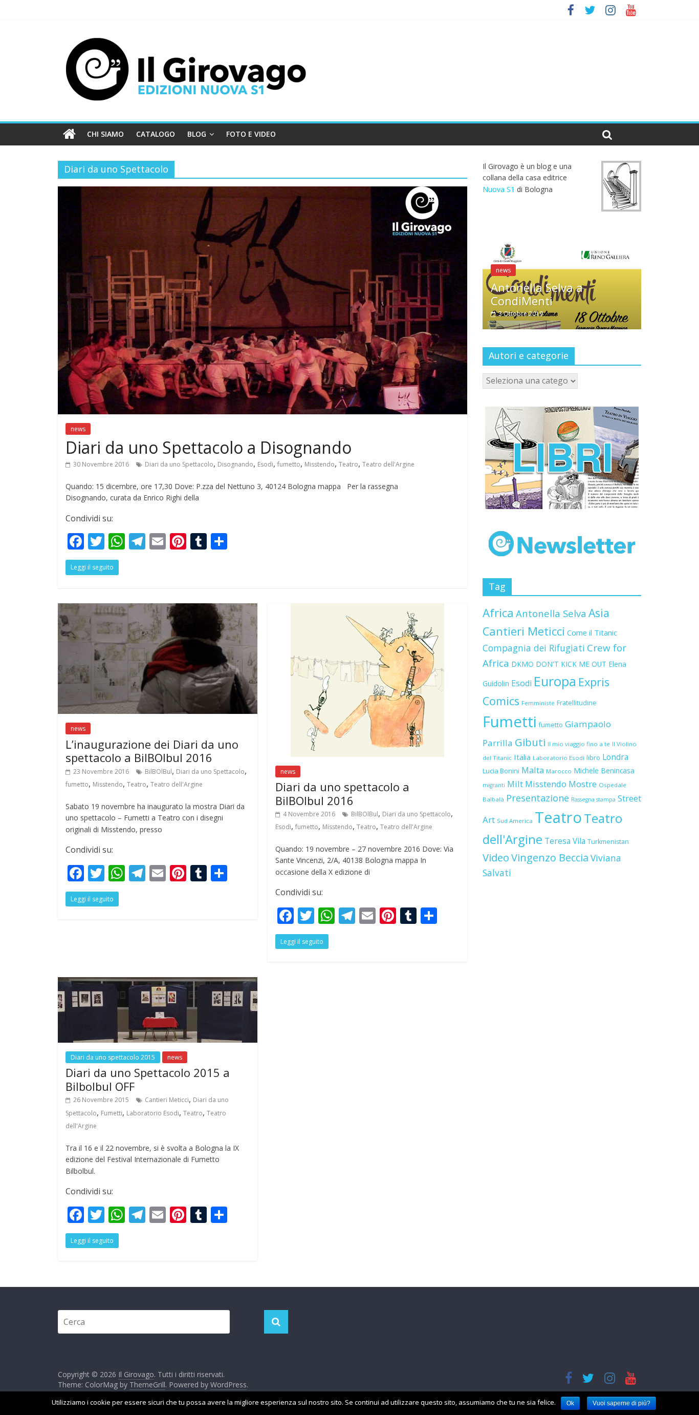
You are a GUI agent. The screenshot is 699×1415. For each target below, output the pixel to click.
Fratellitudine (577, 703)
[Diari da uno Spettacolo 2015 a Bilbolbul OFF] (157, 983)
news (78, 429)
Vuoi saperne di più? (621, 1403)
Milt (515, 784)
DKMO (522, 664)
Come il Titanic (592, 632)
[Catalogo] (562, 458)
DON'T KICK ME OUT (571, 664)
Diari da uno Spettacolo (179, 464)
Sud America (515, 821)
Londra (615, 757)
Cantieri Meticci (167, 1099)
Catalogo (155, 134)
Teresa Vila (564, 841)
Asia (598, 612)
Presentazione (537, 798)
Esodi (265, 464)
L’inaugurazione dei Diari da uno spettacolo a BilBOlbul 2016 (151, 750)
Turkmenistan (608, 841)
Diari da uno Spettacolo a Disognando (208, 447)
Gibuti (530, 742)
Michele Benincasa (604, 770)
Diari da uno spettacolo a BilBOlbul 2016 (342, 793)
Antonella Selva (551, 613)
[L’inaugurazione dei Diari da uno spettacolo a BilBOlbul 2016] (157, 609)
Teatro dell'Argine (388, 464)
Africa (498, 613)
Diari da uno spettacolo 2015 (113, 1057)
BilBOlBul (158, 771)
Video (496, 857)
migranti (494, 785)
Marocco (559, 771)
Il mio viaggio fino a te (579, 744)
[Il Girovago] (69, 134)
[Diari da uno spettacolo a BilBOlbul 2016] (367, 609)
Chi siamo (105, 134)
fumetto (288, 464)
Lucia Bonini (501, 770)
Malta (532, 770)
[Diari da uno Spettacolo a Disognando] (262, 192)
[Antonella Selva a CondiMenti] (562, 246)
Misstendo (319, 464)
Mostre (583, 784)
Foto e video (251, 134)
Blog (196, 134)
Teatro (348, 464)
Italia (522, 757)
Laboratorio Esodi (152, 1113)
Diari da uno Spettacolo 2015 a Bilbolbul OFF (147, 1079)
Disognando (235, 464)
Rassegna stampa (593, 799)
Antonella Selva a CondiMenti (537, 294)
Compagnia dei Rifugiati (534, 648)
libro (593, 757)
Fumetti (111, 1113)
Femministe (538, 703)
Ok (570, 1403)
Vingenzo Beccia (549, 857)
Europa (555, 681)
